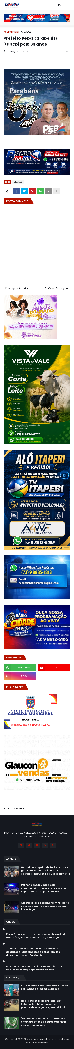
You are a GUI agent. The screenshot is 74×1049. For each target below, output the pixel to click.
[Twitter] (24, 191)
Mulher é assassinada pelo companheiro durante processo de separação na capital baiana (43, 888)
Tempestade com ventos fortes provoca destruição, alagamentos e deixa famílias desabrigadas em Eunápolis (33, 952)
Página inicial (11, 31)
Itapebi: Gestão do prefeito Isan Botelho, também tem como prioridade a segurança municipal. (43, 1004)
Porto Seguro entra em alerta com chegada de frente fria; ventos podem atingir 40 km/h (36, 936)
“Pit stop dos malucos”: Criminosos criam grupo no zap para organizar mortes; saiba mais (43, 1022)
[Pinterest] (32, 191)
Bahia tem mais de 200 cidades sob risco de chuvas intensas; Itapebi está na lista (34, 968)
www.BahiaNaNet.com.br (41, 1039)
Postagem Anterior (16, 288)
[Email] (48, 191)
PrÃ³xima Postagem (57, 288)
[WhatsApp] (40, 191)
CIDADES (26, 31)
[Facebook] (16, 191)
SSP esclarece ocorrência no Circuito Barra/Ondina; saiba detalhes (44, 987)
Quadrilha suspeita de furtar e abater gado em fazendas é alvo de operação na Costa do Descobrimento (45, 870)
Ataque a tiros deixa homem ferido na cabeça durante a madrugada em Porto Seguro (45, 906)
